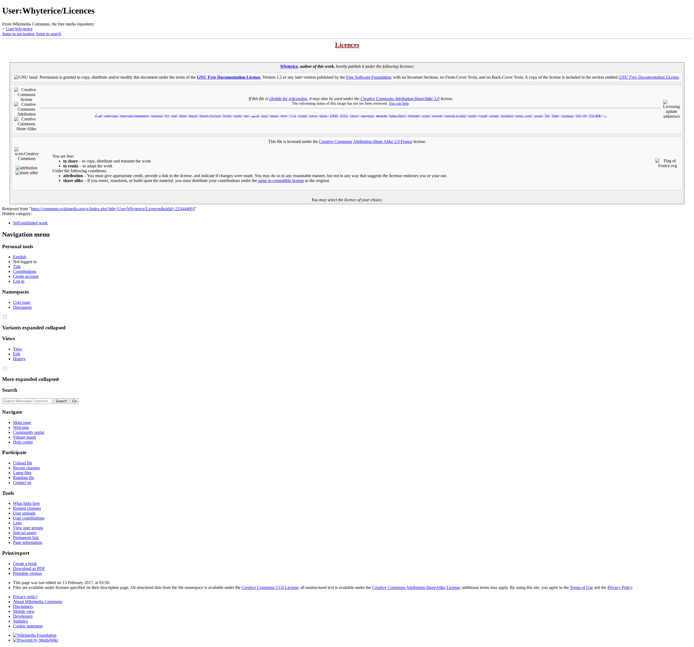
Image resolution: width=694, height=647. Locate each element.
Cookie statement (28, 626)
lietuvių (354, 115)
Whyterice (289, 66)
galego (283, 115)
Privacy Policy (620, 587)
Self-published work (30, 223)
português (437, 115)
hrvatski (302, 115)
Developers (23, 616)
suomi (264, 115)
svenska (538, 115)
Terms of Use (581, 587)
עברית (293, 115)
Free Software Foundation (368, 77)
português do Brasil (455, 115)
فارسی (255, 115)
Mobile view (24, 611)
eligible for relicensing (288, 98)
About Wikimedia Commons (37, 601)
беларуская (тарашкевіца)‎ (134, 115)
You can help (399, 103)
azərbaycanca (111, 115)
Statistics (20, 621)
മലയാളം (381, 115)
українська (567, 115)
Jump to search (48, 33)
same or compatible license (281, 180)
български (156, 115)
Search (9, 390)
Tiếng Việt (581, 115)
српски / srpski (523, 115)
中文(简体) (595, 115)
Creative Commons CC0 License (270, 587)
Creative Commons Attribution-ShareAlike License (416, 587)
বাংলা (167, 115)
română (472, 115)
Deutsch (193, 115)
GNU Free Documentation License (228, 77)
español (238, 115)
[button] (5, 316)
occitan (426, 115)
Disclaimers (23, 606)
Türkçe (555, 115)
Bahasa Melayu (397, 115)
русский (482, 115)
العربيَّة (98, 115)
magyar (313, 115)
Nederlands (414, 115)
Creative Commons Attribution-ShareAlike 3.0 (400, 98)
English (227, 115)
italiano (323, 115)
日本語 (334, 115)
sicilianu (494, 115)
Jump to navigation (18, 33)
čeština (183, 115)
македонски (367, 115)
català (174, 115)
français (274, 115)
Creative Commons (335, 141)
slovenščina (507, 115)
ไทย (547, 115)
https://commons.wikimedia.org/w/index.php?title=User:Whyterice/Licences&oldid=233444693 (113, 208)
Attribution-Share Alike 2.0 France (382, 141)
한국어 (344, 115)
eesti (246, 115)
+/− (605, 116)
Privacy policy (25, 596)
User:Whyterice (19, 29)
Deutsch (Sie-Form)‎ (210, 115)
